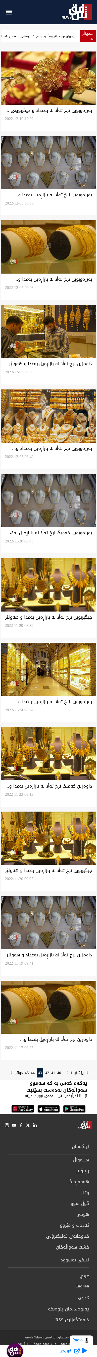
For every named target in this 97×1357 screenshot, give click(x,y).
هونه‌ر (83, 1214)
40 (59, 1072)
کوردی (83, 1298)
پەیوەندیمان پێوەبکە (68, 1309)
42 (47, 1072)
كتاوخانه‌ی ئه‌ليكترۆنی (67, 1236)
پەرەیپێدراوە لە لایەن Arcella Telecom (48, 1337)
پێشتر (80, 1072)
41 (53, 1072)
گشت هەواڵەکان (72, 1247)
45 (27, 1072)
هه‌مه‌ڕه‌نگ (78, 1182)
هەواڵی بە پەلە (87, 39)
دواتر (18, 1072)
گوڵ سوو (80, 1203)
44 (33, 1072)
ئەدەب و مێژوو (74, 1225)
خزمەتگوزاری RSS (72, 1320)
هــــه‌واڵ (81, 1160)
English (82, 1287)
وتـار (85, 1192)
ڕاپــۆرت (82, 1171)
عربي (84, 1276)
